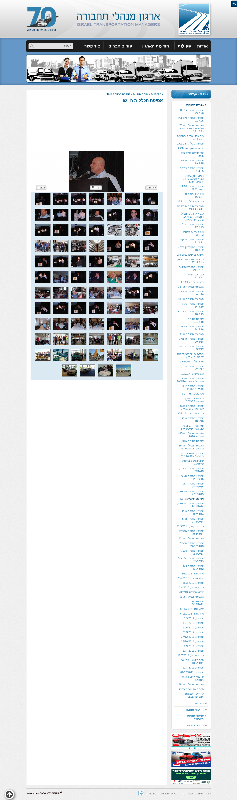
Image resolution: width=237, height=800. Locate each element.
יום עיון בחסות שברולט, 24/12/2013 (191, 545)
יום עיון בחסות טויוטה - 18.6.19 (191, 313)
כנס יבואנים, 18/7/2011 (191, 655)
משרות (199, 703)
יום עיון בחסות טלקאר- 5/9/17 (191, 348)
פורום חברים (120, 46)
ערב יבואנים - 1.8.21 (192, 282)
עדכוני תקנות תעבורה (195, 717)
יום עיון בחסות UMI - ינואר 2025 (192, 188)
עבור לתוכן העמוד (118, 3)
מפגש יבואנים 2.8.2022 (190, 254)
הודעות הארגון (155, 46)
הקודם (150, 187)
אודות (202, 46)
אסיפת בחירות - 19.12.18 (195, 320)
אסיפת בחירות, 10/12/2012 (195, 603)
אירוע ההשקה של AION (191, 148)
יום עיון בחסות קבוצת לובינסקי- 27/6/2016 (192, 407)
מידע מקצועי (198, 94)
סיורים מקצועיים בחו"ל (191, 689)
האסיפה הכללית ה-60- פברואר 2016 (191, 435)
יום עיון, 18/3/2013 (193, 582)
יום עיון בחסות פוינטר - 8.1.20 (191, 293)
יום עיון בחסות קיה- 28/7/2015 (193, 485)
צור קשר (92, 46)
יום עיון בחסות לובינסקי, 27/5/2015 (190, 493)
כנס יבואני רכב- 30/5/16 (190, 413)
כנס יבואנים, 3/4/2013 (191, 587)
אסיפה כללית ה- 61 (193, 393)
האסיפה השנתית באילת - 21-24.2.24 (190, 208)
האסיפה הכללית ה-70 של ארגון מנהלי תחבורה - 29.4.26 (191, 128)
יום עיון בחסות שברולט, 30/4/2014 (191, 532)
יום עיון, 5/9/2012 (194, 618)
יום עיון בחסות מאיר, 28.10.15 (192, 477)
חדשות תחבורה (194, 709)
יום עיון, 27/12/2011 (192, 636)
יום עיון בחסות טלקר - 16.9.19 (192, 305)
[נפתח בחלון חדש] (141, 793)
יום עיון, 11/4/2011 (193, 667)
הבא (42, 187)
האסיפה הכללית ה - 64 (191, 286)
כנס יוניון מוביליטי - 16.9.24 (193, 195)
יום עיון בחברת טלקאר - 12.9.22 (191, 241)
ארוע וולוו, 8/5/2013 (193, 573)
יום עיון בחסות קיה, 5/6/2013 (193, 567)
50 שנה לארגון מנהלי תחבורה (192, 678)
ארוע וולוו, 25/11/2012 (191, 608)
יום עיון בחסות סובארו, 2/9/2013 (191, 552)
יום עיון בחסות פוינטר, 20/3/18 (191, 340)
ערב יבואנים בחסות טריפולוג (193, 462)
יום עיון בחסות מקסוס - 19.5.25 (191, 162)
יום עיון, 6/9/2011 (194, 646)
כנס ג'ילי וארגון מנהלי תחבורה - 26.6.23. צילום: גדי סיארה (192, 216)
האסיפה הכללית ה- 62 (191, 334)
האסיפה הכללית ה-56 (191, 596)
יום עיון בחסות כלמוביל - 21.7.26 (190, 119)
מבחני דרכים (195, 725)
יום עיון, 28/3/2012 (193, 632)
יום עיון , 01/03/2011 (192, 672)
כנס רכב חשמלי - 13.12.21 (194, 276)
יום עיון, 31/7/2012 (193, 622)
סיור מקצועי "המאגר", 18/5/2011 (192, 661)
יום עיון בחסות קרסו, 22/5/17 (192, 368)
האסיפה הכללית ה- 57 (191, 538)
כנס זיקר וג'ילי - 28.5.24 (190, 201)
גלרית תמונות (140, 94)
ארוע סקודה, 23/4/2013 (190, 578)
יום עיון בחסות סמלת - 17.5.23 (191, 226)
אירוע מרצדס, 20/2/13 (191, 592)
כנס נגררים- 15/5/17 (192, 373)
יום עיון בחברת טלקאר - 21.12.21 (191, 268)
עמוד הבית (157, 94)
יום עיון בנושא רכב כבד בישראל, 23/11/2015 (191, 455)
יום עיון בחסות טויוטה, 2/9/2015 (191, 470)
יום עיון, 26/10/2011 (192, 641)
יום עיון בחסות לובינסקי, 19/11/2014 (190, 505)
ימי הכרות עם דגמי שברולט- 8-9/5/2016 (192, 427)
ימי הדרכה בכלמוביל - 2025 (192, 154)
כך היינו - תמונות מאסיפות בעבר (194, 695)
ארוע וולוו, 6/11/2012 (192, 613)
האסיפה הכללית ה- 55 (191, 684)
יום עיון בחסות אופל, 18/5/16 (192, 420)
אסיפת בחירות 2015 (192, 440)
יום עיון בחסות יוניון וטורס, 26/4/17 (193, 387)
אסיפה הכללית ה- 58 (143, 100)
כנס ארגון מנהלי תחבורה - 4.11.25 (190, 137)
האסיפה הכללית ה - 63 (191, 299)
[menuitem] (202, 46)
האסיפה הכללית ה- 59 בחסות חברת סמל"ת (191, 447)
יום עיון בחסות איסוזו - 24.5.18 (191, 328)
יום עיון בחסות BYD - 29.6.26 (192, 112)
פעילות (184, 46)
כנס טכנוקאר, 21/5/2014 (190, 526)
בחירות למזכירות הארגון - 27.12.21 (190, 261)
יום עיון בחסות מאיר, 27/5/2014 (192, 520)
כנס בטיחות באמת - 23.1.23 (193, 233)
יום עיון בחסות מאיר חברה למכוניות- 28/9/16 (190, 380)
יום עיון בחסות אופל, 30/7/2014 (192, 512)
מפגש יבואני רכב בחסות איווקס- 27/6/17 (190, 355)
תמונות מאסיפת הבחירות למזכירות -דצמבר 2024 (193, 178)
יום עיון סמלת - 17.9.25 (190, 143)
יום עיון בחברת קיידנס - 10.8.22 (191, 249)
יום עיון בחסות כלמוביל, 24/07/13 (191, 560)
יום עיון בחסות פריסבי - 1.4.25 (191, 170)
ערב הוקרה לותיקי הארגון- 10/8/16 (194, 400)
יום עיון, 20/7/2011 (193, 650)
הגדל (97, 187)
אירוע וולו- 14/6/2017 (192, 361)
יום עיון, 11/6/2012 (193, 627)
